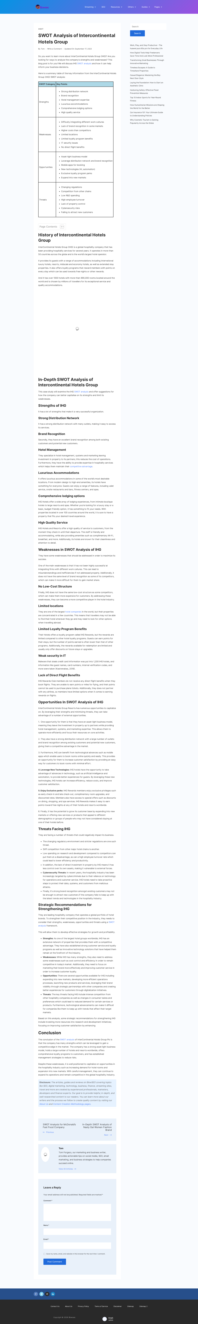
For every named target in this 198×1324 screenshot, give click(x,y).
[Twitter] (41, 1294)
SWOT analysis (84, 63)
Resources (115, 7)
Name (46, 1225)
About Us (43, 1104)
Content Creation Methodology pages (72, 1104)
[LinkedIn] (53, 1294)
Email (46, 1239)
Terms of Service (101, 1306)
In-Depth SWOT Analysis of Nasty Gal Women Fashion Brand (97, 1127)
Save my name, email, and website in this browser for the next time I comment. (75, 1254)
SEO (103, 7)
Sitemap (130, 1306)
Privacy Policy (83, 1306)
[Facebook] (36, 1294)
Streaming (89, 7)
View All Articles (66, 1169)
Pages (157, 7)
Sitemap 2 (143, 1306)
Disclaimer (118, 1306)
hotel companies (73, 612)
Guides (145, 7)
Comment (47, 1201)
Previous (50, 1132)
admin (111, 1320)
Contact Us (55, 1306)
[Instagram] (47, 1294)
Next (106, 1135)
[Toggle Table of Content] (60, 227)
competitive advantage (81, 466)
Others (131, 7)
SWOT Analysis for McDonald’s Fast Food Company (59, 1126)
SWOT (40, 29)
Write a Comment (54, 49)
